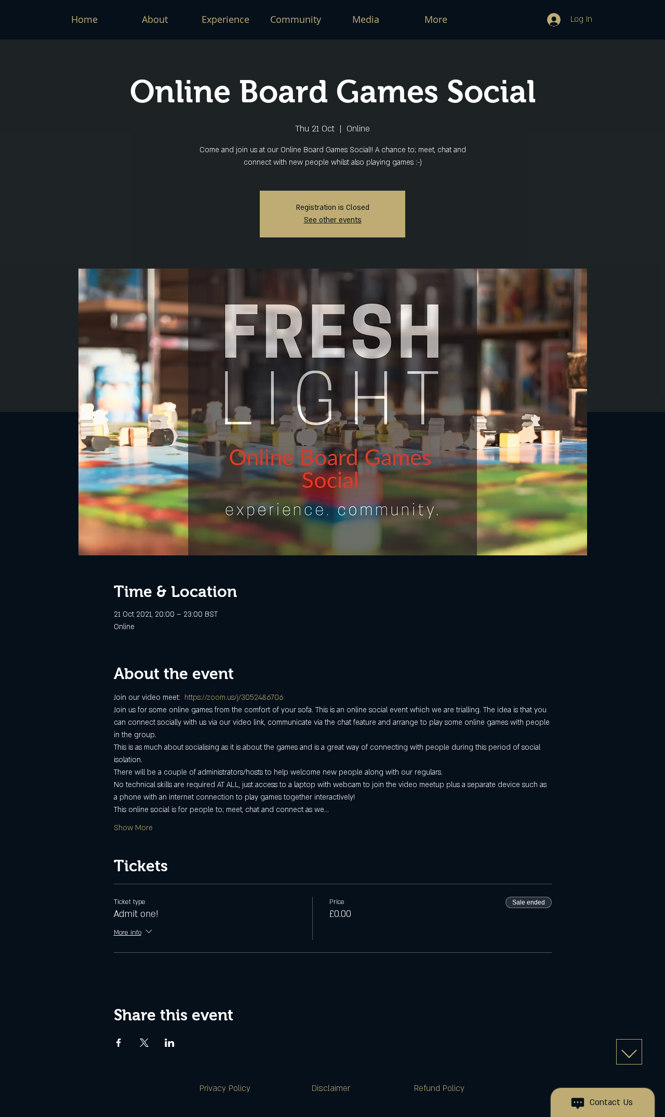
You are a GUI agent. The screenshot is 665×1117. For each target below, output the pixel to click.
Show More (133, 828)
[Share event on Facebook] (119, 1043)
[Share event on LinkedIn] (170, 1043)
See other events (333, 220)
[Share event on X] (144, 1043)
